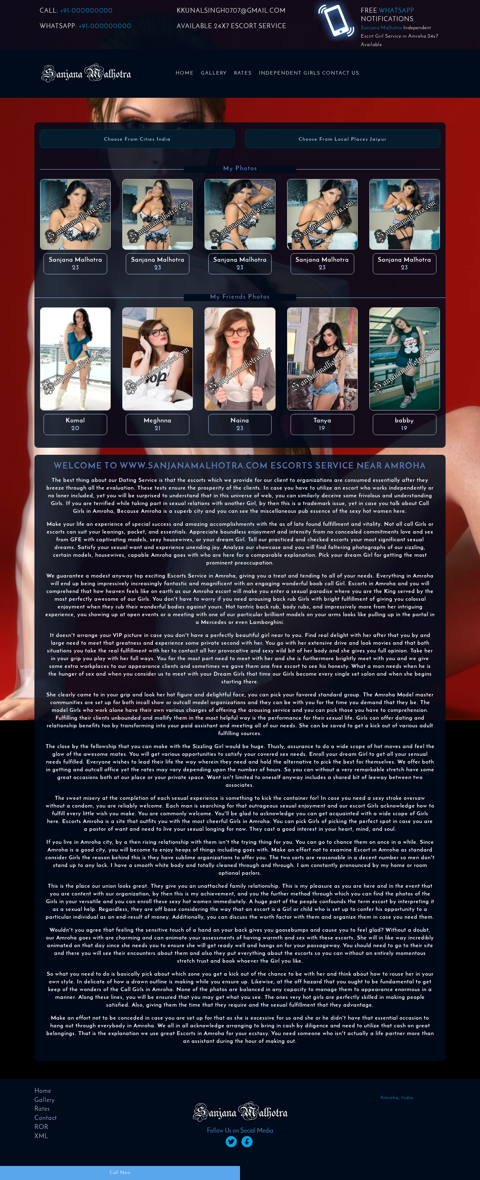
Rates (243, 73)
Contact (45, 1118)
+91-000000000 (86, 11)
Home (185, 73)
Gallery (214, 73)
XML (41, 1137)
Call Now (120, 1172)
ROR (41, 1127)
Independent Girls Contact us (309, 73)
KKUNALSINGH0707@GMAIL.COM (231, 11)
